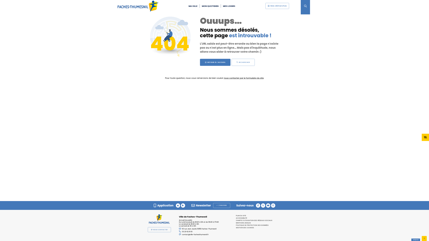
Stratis (415, 240)
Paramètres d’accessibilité (425, 137)
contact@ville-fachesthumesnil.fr (195, 234)
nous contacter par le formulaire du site (244, 78)
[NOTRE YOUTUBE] (268, 205)
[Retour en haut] (424, 238)
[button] (305, 6)
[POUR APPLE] (178, 205)
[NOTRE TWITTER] (263, 205)
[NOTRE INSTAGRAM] (273, 205)
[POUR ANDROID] (183, 205)
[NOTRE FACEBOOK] (258, 205)
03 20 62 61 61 (187, 232)
